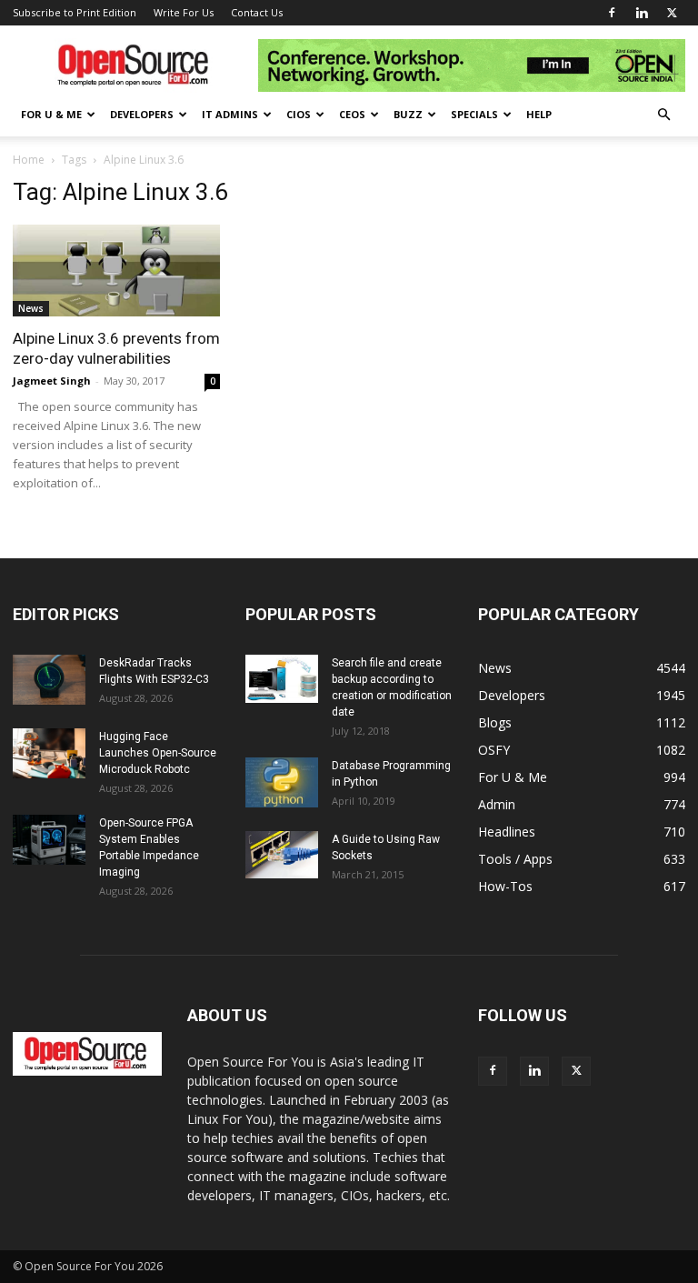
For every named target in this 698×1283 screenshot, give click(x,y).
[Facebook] (611, 12)
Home (29, 159)
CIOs (298, 114)
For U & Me (51, 114)
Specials (474, 114)
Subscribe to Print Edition (74, 12)
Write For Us (184, 12)
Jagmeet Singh (52, 380)
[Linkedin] (641, 12)
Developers (142, 114)
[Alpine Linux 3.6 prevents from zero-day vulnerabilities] (116, 270)
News (31, 308)
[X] (671, 12)
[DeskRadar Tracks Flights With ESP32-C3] (49, 680)
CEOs (352, 114)
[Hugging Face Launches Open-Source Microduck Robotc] (49, 753)
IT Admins (230, 114)
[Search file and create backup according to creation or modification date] (281, 679)
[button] (663, 115)
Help (539, 114)
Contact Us (257, 12)
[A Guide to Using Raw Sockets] (281, 854)
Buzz (408, 114)
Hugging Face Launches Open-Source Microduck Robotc (157, 753)
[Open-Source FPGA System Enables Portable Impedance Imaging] (49, 840)
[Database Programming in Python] (281, 782)
